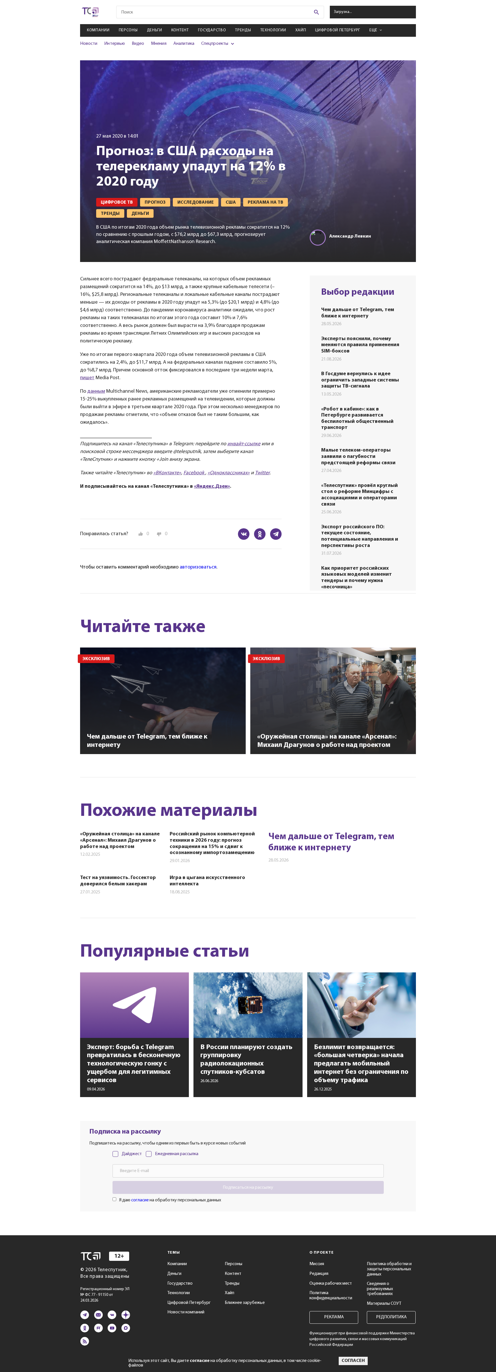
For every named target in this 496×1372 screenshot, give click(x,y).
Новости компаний (185, 1312)
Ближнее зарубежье (245, 1302)
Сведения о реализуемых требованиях (380, 1289)
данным (96, 391)
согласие (140, 1200)
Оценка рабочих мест (330, 1283)
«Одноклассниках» (229, 473)
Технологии (273, 30)
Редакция (318, 1273)
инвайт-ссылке (243, 444)
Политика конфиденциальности (330, 1295)
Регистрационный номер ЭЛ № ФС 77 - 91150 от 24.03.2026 (104, 1295)
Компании (98, 30)
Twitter (262, 473)
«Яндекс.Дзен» (212, 486)
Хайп (300, 30)
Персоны (128, 30)
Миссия (316, 1264)
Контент (180, 30)
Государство (212, 30)
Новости (88, 43)
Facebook (194, 473)
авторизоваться (198, 567)
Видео (138, 43)
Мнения (158, 43)
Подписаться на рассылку (248, 1187)
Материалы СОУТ (384, 1303)
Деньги (154, 30)
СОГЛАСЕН (353, 1360)
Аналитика (184, 43)
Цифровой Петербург (337, 30)
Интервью (114, 43)
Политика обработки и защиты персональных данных (389, 1269)
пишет (87, 378)
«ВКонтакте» (167, 473)
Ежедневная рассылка (176, 1154)
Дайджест (132, 1154)
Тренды (243, 30)
